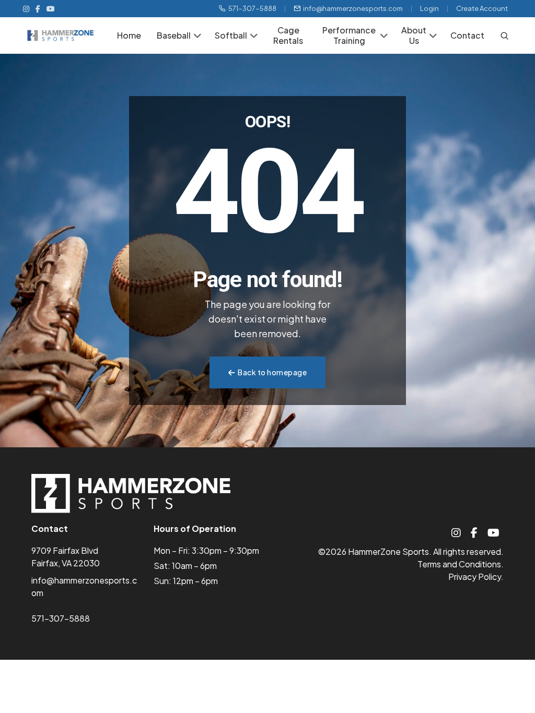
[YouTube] (50, 8)
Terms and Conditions (459, 563)
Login (429, 8)
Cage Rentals (288, 35)
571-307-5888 (252, 8)
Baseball (174, 35)
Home (129, 35)
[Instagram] (26, 8)
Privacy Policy (474, 576)
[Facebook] (38, 8)
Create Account (482, 8)
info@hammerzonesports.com (353, 8)
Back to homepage (272, 372)
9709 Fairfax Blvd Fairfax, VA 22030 (65, 556)
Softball (231, 35)
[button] (197, 36)
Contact (467, 35)
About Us (413, 35)
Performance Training (349, 35)
